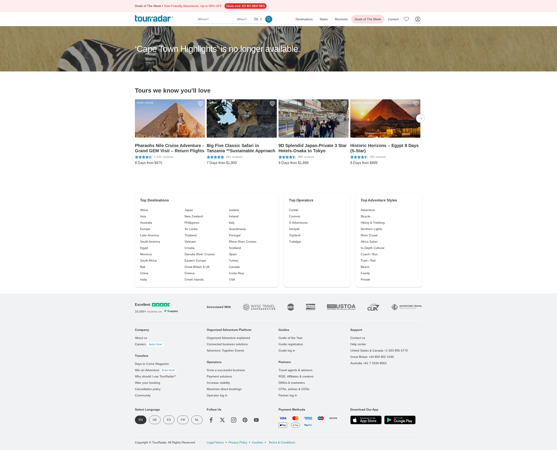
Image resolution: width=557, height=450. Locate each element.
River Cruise (369, 235)
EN (141, 419)
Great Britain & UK (197, 267)
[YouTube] (256, 420)
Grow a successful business (226, 370)
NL (197, 419)
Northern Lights (371, 229)
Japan (189, 210)
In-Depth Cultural (372, 248)
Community (143, 395)
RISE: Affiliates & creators (296, 376)
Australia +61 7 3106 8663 (368, 363)
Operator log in (217, 395)
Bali (142, 267)
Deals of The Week (368, 19)
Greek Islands (194, 279)
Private (365, 279)
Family (365, 273)
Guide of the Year (290, 338)
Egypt (144, 248)
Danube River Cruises (200, 254)
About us (141, 338)
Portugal (234, 235)
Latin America (149, 235)
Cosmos (294, 216)
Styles (324, 19)
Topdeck (294, 235)
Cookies (257, 442)
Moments (341, 19)
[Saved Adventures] (406, 19)
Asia (143, 216)
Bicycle (365, 216)
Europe (145, 229)
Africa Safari (369, 241)
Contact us (357, 338)
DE (155, 419)
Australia (146, 222)
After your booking (147, 382)
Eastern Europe (195, 260)
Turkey (233, 260)
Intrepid (294, 229)
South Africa (148, 260)
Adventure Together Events (225, 350)
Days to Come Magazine (152, 363)
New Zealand (194, 216)
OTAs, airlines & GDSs (293, 389)
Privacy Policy (237, 442)
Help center (358, 344)
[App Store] (366, 420)
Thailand (190, 235)
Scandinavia (237, 229)
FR (183, 419)
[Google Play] (400, 420)
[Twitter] (222, 420)
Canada (234, 267)
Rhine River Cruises (242, 241)
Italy (232, 222)
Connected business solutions (227, 344)
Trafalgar (295, 241)
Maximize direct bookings (224, 389)
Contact (393, 19)
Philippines (192, 222)
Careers (148, 344)
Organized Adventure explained (228, 338)
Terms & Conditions (281, 442)
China (144, 273)
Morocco (146, 254)
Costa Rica (236, 273)
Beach (365, 267)
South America (150, 241)
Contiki (293, 210)
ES (169, 419)
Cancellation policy (148, 389)
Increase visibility (218, 382)
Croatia (190, 248)
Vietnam (190, 241)
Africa (144, 210)
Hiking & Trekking (373, 222)
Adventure (368, 210)
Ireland (233, 216)
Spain (233, 254)
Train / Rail (368, 260)
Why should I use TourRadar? (155, 376)
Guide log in (286, 350)
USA (232, 279)
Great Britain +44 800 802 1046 (372, 357)
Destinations (304, 19)
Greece (190, 273)
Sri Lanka (191, 229)
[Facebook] (211, 420)
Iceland (234, 210)
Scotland (235, 248)
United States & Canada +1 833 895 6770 (379, 350)
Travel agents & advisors (295, 370)
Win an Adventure (155, 370)
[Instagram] (233, 420)
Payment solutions (219, 376)
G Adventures (298, 222)
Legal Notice (215, 442)
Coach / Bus (369, 254)
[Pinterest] (245, 420)
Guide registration (290, 344)
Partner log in (287, 395)
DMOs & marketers (291, 382)
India (143, 279)
